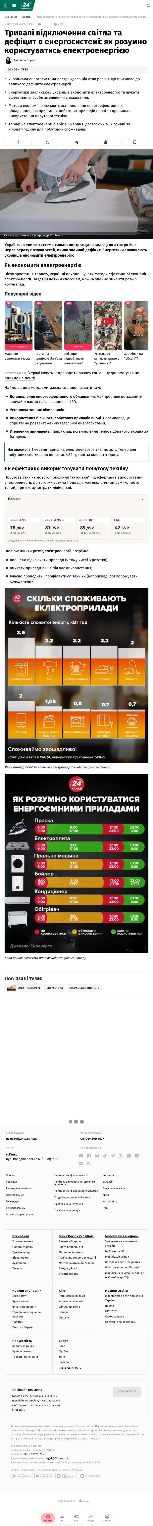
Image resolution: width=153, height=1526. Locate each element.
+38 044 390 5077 (91, 1139)
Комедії (64, 1312)
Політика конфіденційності (71, 1175)
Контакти (108, 1175)
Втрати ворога (68, 1273)
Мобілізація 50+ (115, 1251)
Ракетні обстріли (70, 1241)
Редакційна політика (18, 1188)
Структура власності (115, 1188)
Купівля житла (21, 1351)
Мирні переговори (71, 1252)
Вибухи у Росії (68, 1268)
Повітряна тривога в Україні (77, 1257)
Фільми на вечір (69, 1306)
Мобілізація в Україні (122, 1236)
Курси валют (20, 1301)
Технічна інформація (67, 1210)
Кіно (62, 1291)
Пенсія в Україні (22, 1327)
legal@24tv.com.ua (57, 1458)
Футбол (64, 1351)
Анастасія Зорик (24, 60)
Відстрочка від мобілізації (122, 1267)
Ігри (105, 1208)
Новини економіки (26, 1291)
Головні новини (22, 1241)
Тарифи (26, 17)
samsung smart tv (89, 1475)
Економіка (11, 17)
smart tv (66, 1475)
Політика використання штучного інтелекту (75, 1183)
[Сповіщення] (148, 5)
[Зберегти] (135, 142)
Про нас (11, 1175)
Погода (17, 1268)
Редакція (11, 1182)
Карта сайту (110, 1201)
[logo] (26, 6)
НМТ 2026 (111, 1311)
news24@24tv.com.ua (22, 1139)
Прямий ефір (21, 1252)
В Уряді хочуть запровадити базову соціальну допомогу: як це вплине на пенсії (72, 375)
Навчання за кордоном (120, 1322)
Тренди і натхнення (25, 1356)
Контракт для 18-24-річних (122, 1262)
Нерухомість (22, 1341)
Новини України (22, 1246)
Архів (106, 1195)
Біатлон (64, 1362)
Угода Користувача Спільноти (72, 1197)
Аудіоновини (20, 1263)
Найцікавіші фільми (72, 1296)
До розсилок (127, 1391)
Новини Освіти (116, 1291)
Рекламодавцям (15, 1208)
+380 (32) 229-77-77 (34, 1454)
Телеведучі (12, 1201)
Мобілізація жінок (117, 1256)
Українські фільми (71, 1301)
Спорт (63, 1341)
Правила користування (20, 1214)
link (80, 1155)
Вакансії (108, 1182)
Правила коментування (68, 1204)
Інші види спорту (70, 1367)
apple (43, 1475)
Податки (17, 1322)
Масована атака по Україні (76, 1263)
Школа (109, 1305)
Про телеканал (15, 1195)
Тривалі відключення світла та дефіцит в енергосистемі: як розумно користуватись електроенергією (91, 17)
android (21, 1475)
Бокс (62, 1346)
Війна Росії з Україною (76, 1236)
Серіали (64, 1317)
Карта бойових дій (71, 1246)
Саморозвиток (114, 1316)
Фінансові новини (24, 1306)
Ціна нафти (19, 1296)
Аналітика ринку (23, 1346)
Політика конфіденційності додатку (76, 1191)
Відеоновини (20, 1257)
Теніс (62, 1356)
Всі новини (20, 1236)
